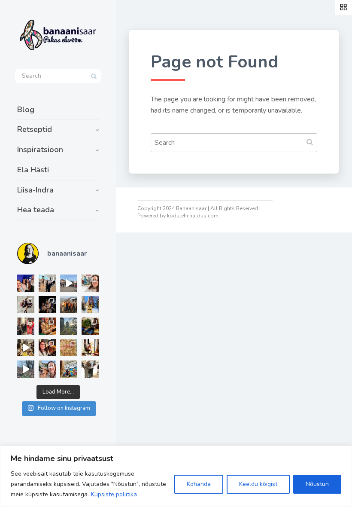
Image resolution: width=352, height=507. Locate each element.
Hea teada (35, 210)
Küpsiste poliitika (114, 494)
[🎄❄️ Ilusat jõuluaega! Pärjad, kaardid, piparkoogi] (90, 326)
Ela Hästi (33, 170)
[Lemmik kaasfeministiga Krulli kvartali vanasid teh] (68, 369)
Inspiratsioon (40, 149)
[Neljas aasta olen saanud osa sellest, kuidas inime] (25, 326)
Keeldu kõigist (258, 484)
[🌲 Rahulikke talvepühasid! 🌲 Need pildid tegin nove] (68, 326)
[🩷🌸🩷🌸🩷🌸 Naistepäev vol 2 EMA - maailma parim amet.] (25, 304)
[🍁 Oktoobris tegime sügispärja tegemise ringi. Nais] (47, 347)
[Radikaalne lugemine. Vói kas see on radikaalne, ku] (90, 283)
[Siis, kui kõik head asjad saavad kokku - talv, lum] (90, 304)
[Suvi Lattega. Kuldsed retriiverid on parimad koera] (47, 369)
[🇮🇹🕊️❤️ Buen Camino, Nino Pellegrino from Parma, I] (68, 304)
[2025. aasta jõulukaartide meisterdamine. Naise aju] (25, 347)
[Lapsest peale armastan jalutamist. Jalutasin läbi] (25, 369)
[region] (176, 476)
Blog (25, 109)
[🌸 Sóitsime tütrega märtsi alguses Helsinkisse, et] (68, 283)
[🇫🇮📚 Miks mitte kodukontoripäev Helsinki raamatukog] (47, 283)
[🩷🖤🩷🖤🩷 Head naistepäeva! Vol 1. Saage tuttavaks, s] (47, 304)
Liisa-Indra (35, 190)
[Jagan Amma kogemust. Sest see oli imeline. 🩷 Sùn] (90, 369)
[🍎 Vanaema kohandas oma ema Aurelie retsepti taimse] (68, 347)
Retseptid (34, 129)
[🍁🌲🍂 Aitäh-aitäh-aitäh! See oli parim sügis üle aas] (90, 347)
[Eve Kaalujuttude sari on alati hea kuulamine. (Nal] (25, 283)
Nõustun (317, 484)
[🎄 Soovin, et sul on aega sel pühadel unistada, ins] (47, 326)
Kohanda (199, 484)
